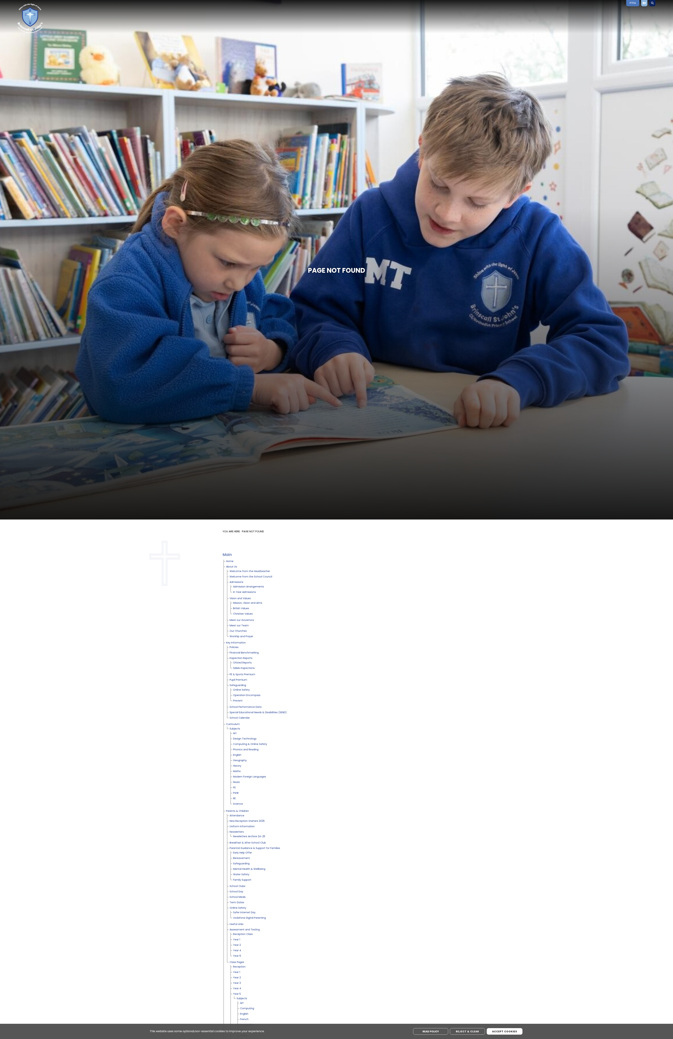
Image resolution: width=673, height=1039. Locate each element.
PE (234, 788)
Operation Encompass (246, 695)
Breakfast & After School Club (248, 843)
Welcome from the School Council (251, 577)
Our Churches (238, 631)
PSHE (236, 793)
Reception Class (243, 934)
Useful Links (236, 924)
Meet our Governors (242, 620)
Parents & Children (237, 811)
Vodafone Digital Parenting (249, 918)
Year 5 (237, 994)
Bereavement (241, 858)
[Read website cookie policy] (430, 1031)
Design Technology (245, 739)
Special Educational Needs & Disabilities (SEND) (258, 713)
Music (236, 782)
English (237, 755)
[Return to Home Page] (43, 18)
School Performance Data (245, 707)
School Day (236, 892)
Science (238, 804)
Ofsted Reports (242, 663)
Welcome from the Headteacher (250, 571)
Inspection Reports (241, 658)
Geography (240, 761)
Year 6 (237, 956)
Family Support (242, 880)
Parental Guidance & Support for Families (255, 848)
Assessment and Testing (245, 930)
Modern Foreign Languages (249, 777)
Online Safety (241, 690)
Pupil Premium (238, 680)
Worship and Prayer (241, 637)
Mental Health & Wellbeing (249, 869)
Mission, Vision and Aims (247, 603)
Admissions (236, 582)
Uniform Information (242, 827)
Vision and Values (240, 599)
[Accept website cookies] (504, 1031)
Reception (239, 967)
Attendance (237, 816)
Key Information (236, 643)
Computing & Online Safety (250, 744)
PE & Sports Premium (242, 675)
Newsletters (237, 832)
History (237, 766)
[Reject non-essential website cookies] (467, 1031)
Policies (234, 647)
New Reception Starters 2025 (247, 821)
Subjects (235, 729)
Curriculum (233, 724)
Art (235, 733)
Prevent (238, 701)
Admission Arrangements (248, 587)
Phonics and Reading (246, 750)
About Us (231, 567)
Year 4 (237, 951)
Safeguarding (238, 685)
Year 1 (236, 940)
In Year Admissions (244, 592)
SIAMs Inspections (244, 668)
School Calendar (240, 718)
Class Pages (237, 962)
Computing (247, 1009)
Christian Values (243, 614)
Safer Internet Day (244, 913)
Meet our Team (239, 626)
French (244, 1019)
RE (234, 799)
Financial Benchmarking (244, 653)
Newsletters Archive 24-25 (249, 837)
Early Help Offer (242, 853)
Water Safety (241, 875)
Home (229, 561)
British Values (241, 609)
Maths (237, 771)
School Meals (238, 897)
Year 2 (237, 945)
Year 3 (237, 983)
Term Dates (237, 903)
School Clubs (237, 886)
